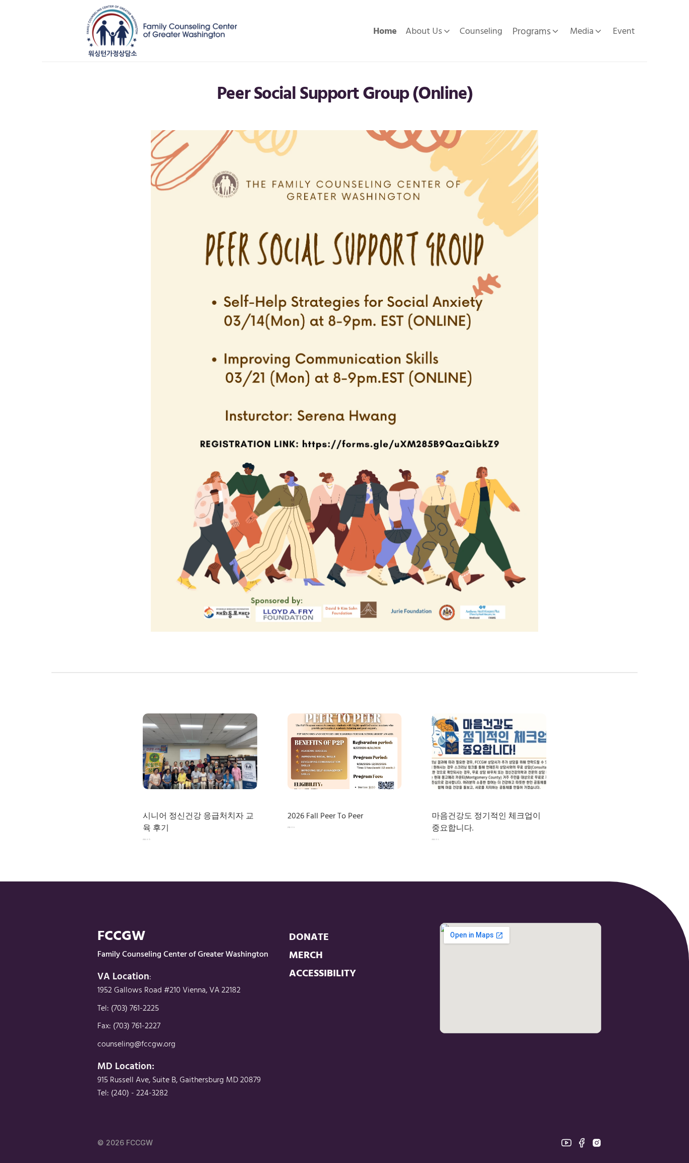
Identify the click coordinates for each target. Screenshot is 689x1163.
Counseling (481, 30)
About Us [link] (424, 30)
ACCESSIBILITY (322, 972)
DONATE (309, 936)
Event (624, 30)
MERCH (306, 954)
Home (385, 30)
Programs (531, 31)
